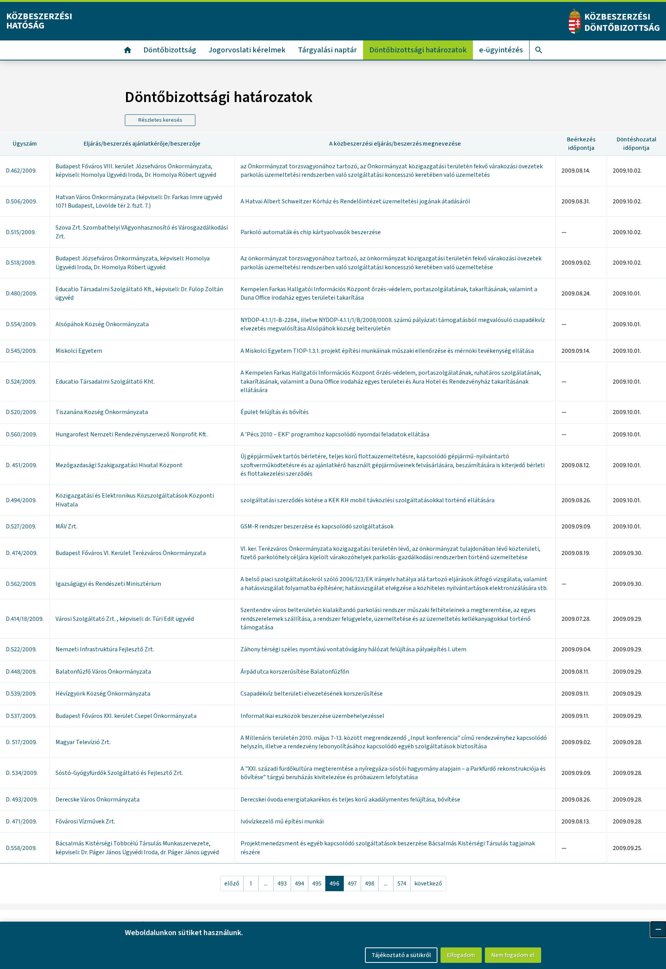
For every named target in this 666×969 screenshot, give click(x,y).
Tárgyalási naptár (327, 50)
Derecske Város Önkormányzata (98, 799)
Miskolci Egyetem (79, 351)
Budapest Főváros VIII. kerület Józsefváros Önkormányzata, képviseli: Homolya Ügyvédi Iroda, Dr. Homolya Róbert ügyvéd (136, 170)
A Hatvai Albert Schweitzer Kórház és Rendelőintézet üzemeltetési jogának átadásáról (355, 201)
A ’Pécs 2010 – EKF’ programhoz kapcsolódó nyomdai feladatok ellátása (334, 434)
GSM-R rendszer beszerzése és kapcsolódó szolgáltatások (317, 526)
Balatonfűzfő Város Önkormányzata (103, 671)
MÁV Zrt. (66, 526)
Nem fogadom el (513, 955)
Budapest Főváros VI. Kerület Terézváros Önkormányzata (131, 553)
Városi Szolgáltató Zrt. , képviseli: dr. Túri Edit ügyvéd (125, 619)
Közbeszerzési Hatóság (39, 21)
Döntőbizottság (169, 50)
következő (428, 883)
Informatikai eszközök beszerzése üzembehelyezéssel (312, 716)
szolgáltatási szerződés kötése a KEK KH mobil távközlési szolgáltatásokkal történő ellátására (367, 500)
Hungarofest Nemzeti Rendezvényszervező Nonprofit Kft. (131, 434)
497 (352, 883)
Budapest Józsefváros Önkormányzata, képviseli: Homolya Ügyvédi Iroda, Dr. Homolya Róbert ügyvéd (133, 262)
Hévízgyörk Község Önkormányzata (103, 693)
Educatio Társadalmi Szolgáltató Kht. (105, 381)
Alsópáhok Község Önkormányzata (102, 324)
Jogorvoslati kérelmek (247, 50)
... (265, 883)
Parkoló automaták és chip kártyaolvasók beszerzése (310, 232)
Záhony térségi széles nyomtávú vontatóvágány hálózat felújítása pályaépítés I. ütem (353, 649)
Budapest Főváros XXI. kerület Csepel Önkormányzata (126, 716)
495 (316, 883)
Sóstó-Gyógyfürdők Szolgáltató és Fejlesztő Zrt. (119, 773)
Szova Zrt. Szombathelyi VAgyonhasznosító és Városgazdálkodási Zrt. (142, 231)
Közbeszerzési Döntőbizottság (622, 22)
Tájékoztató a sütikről (401, 955)
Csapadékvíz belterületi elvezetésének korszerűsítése (311, 693)
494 (299, 883)
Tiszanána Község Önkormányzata (102, 412)
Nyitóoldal (127, 50)
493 (282, 883)
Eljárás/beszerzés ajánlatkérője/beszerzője (142, 143)
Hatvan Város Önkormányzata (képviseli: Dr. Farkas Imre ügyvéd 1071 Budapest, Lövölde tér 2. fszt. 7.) (139, 201)
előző (231, 883)
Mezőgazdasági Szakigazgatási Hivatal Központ (119, 465)
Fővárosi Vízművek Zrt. (85, 821)
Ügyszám (25, 143)
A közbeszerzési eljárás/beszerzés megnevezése (395, 143)
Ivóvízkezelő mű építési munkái (282, 821)
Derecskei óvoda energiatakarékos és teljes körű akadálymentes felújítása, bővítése (350, 799)
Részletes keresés (160, 120)
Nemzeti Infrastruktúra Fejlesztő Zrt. (105, 649)
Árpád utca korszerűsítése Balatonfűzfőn (294, 671)
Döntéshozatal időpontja (636, 143)
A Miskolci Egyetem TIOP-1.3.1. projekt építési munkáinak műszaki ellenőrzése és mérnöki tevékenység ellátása (387, 351)
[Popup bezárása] (658, 929)
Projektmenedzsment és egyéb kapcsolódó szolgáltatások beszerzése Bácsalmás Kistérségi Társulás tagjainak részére (387, 847)
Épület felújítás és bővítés (274, 412)
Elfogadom (461, 955)
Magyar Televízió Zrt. (83, 742)
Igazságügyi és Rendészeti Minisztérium (108, 584)
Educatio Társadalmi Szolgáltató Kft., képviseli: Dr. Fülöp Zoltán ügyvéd (139, 293)
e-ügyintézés (501, 50)
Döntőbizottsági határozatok (418, 50)
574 (401, 883)
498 (369, 883)
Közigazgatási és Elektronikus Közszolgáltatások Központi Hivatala (135, 499)
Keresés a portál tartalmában (538, 50)
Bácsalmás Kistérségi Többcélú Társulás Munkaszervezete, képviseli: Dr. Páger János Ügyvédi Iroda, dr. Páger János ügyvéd (137, 847)
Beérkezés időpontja (581, 143)
